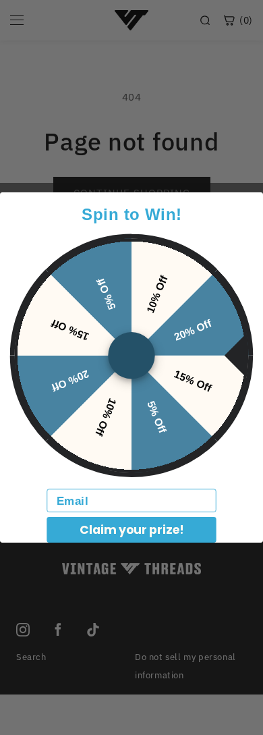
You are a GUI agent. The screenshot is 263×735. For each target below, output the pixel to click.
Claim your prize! (131, 530)
